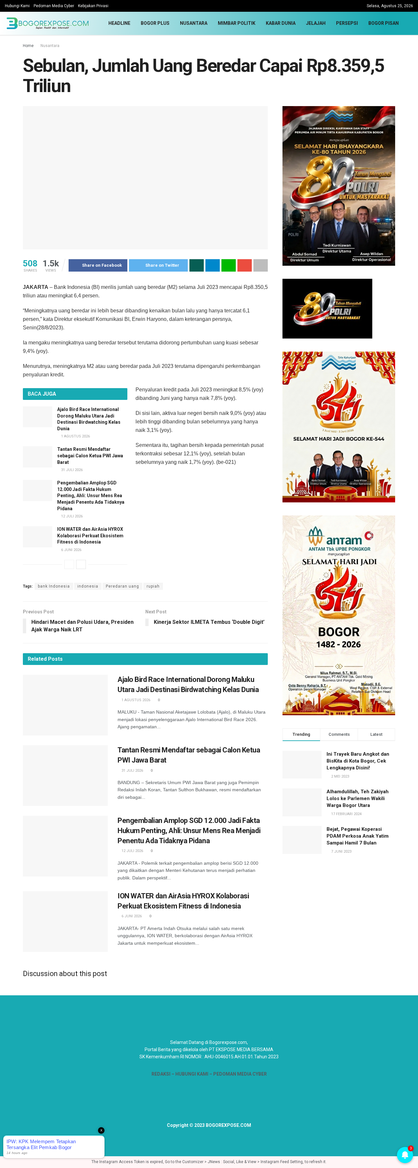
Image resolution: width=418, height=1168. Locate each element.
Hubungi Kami (17, 6)
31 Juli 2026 (71, 470)
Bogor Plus (155, 23)
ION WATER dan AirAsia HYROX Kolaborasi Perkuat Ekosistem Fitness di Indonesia (90, 536)
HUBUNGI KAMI (191, 1074)
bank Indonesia (54, 586)
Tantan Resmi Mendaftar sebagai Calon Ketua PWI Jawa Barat (90, 456)
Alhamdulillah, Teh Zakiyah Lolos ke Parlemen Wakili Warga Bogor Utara (358, 798)
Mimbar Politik (236, 23)
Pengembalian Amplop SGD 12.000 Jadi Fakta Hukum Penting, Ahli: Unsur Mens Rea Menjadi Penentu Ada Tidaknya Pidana (90, 495)
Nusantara (193, 23)
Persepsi (347, 23)
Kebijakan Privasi (93, 6)
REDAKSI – (163, 1074)
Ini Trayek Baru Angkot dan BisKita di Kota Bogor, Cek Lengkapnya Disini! (358, 761)
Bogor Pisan (383, 23)
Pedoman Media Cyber (54, 6)
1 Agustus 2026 (75, 436)
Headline (119, 23)
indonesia (87, 586)
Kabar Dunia (281, 23)
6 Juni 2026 (70, 550)
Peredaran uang (122, 586)
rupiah (153, 586)
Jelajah (316, 23)
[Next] (81, 564)
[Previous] (69, 564)
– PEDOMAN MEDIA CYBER (237, 1074)
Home (28, 45)
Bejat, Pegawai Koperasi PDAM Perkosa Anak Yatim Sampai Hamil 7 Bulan (358, 836)
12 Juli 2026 (71, 516)
